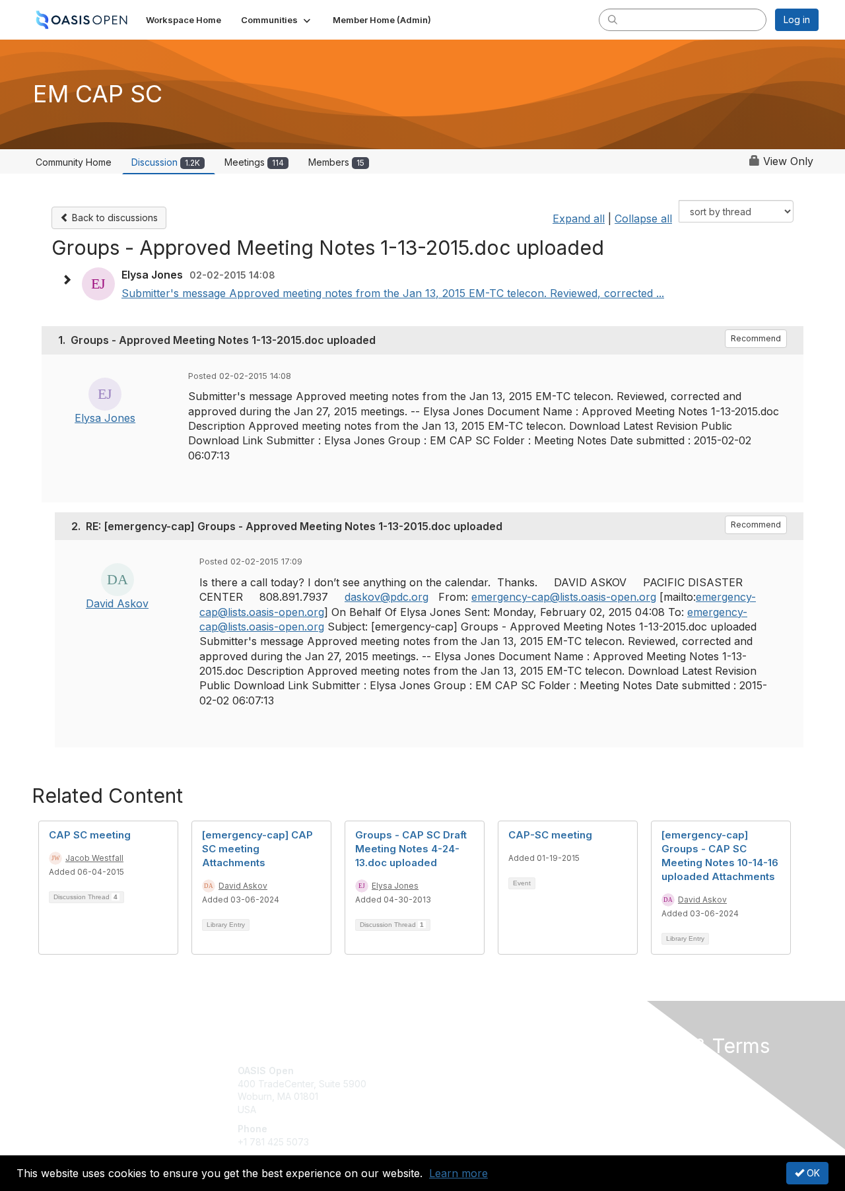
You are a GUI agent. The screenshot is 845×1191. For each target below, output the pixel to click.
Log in (797, 19)
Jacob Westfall (94, 858)
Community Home (74, 162)
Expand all (579, 218)
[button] (277, 20)
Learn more (458, 1173)
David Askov (117, 603)
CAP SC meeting (90, 835)
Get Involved (455, 1070)
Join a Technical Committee (488, 1109)
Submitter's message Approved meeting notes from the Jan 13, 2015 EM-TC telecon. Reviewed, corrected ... (392, 293)
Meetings (254, 162)
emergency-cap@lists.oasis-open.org (563, 596)
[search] (612, 19)
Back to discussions (113, 217)
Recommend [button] (756, 338)
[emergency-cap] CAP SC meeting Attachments (257, 849)
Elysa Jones (105, 418)
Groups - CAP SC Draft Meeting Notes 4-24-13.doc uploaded (411, 849)
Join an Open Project (474, 1090)
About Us (638, 1070)
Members (336, 162)
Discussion (165, 162)
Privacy (635, 1083)
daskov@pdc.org (386, 596)
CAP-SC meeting (550, 835)
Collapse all (643, 218)
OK (812, 1172)
